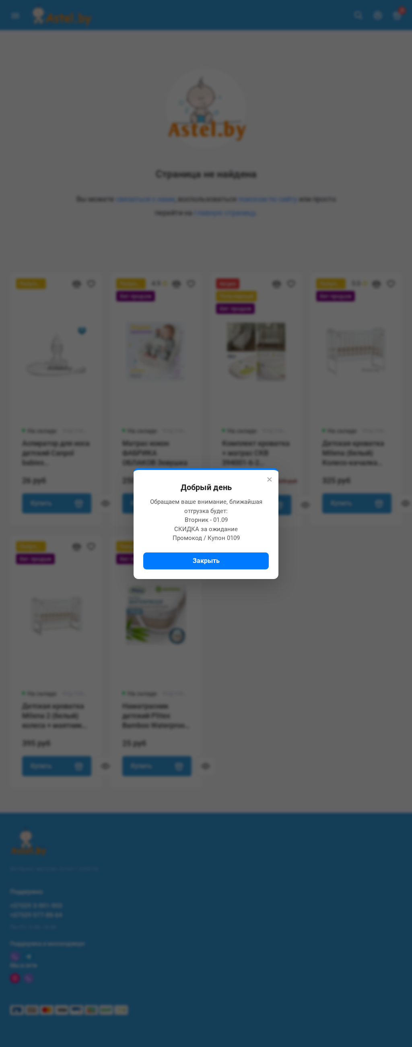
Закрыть (206, 561)
